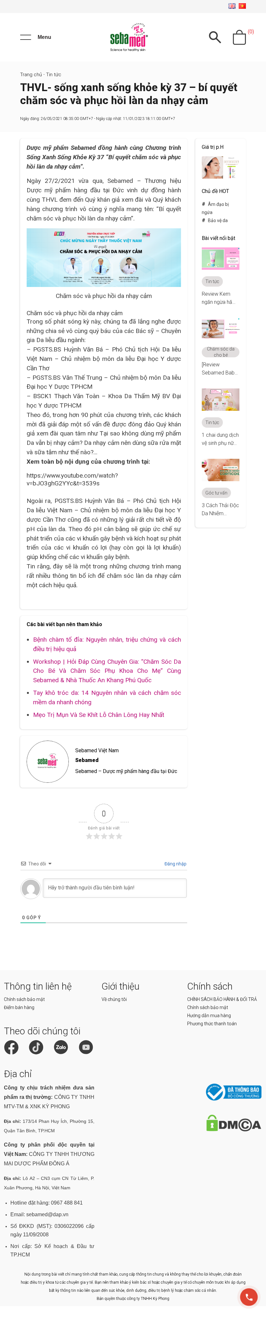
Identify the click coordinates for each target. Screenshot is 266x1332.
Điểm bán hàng (19, 1007)
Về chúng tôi (114, 999)
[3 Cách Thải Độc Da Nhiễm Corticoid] (220, 479)
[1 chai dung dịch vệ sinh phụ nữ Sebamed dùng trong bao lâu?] (220, 409)
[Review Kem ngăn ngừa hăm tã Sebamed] (220, 268)
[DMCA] (233, 1130)
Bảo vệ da (218, 220)
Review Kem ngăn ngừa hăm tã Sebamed (219, 302)
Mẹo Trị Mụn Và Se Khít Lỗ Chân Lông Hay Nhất (98, 715)
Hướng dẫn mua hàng (209, 1015)
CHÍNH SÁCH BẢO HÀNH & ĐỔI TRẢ (222, 999)
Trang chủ (31, 74)
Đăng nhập (175, 863)
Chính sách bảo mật (24, 999)
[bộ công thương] (233, 1099)
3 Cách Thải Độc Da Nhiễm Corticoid (220, 513)
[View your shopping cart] (239, 37)
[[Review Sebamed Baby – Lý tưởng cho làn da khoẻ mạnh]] (220, 339)
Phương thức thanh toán (212, 1023)
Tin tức (53, 74)
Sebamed (87, 760)
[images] (220, 177)
